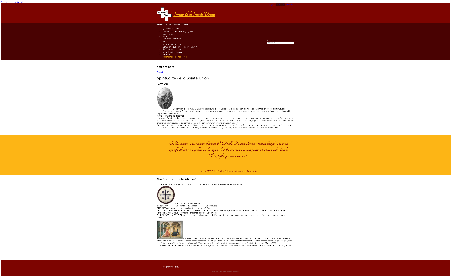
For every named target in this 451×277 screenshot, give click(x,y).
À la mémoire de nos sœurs (175, 57)
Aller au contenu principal (12, 2)
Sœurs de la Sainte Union (194, 14)
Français (280, 4)
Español (289, 4)
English (272, 4)
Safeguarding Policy (170, 267)
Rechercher (272, 40)
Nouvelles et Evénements (173, 52)
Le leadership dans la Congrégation (178, 31)
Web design (235, 271)
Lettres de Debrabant (172, 38)
